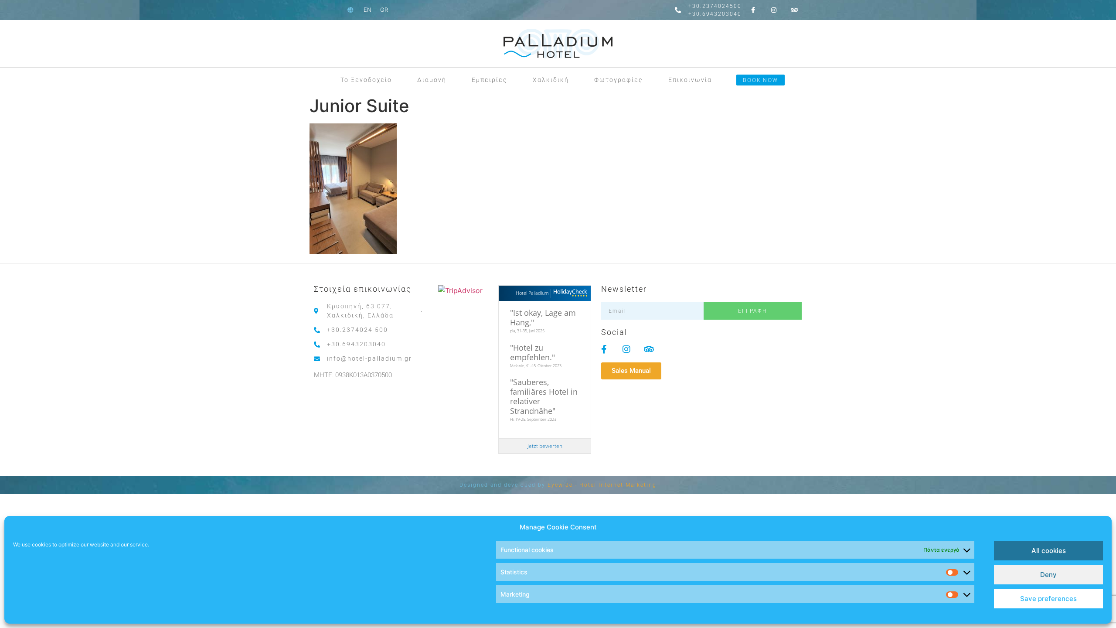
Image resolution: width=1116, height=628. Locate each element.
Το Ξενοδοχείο (366, 79)
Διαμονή (431, 79)
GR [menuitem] (384, 9)
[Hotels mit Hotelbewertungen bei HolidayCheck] (569, 293)
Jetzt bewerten (544, 446)
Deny (1048, 574)
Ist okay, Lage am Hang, (543, 317)
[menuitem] (367, 9)
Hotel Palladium (532, 293)
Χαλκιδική (551, 79)
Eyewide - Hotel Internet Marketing (602, 485)
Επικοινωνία (690, 79)
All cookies (1048, 550)
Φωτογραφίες (618, 79)
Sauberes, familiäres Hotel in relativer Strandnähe (544, 396)
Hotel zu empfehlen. (531, 352)
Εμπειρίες (489, 79)
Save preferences (1048, 598)
